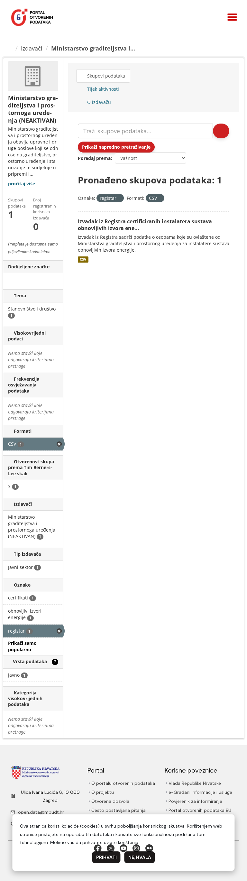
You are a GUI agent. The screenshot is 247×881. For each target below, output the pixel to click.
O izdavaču (98, 102)
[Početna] (10, 48)
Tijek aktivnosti (102, 89)
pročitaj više (21, 184)
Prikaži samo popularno (22, 646)
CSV (83, 259)
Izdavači (31, 48)
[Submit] (221, 131)
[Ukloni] (119, 198)
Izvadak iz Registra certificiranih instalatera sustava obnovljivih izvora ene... (145, 225)
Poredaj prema (94, 158)
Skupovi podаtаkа (105, 76)
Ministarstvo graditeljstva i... (93, 48)
